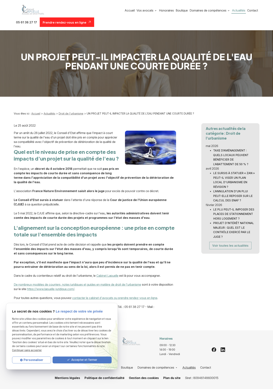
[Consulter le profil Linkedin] (223, 349)
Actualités (238, 10)
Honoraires (166, 10)
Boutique (182, 10)
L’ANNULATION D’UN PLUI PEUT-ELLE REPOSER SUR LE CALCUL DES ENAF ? (233, 195)
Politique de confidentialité (104, 378)
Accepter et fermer (84, 360)
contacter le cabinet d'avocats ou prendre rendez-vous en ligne (114, 298)
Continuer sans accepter (27, 350)
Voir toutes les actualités (230, 245)
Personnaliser (33, 360)
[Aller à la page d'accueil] (31, 10)
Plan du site (172, 378)
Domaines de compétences (208, 10)
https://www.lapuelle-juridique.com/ (50, 289)
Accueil (130, 10)
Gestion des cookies (144, 378)
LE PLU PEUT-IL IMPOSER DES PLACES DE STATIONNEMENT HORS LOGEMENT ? (233, 214)
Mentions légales (67, 378)
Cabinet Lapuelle (107, 275)
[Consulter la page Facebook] (214, 349)
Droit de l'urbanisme (71, 113)
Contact (252, 10)
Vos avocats (144, 10)
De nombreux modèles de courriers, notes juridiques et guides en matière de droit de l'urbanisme (77, 284)
